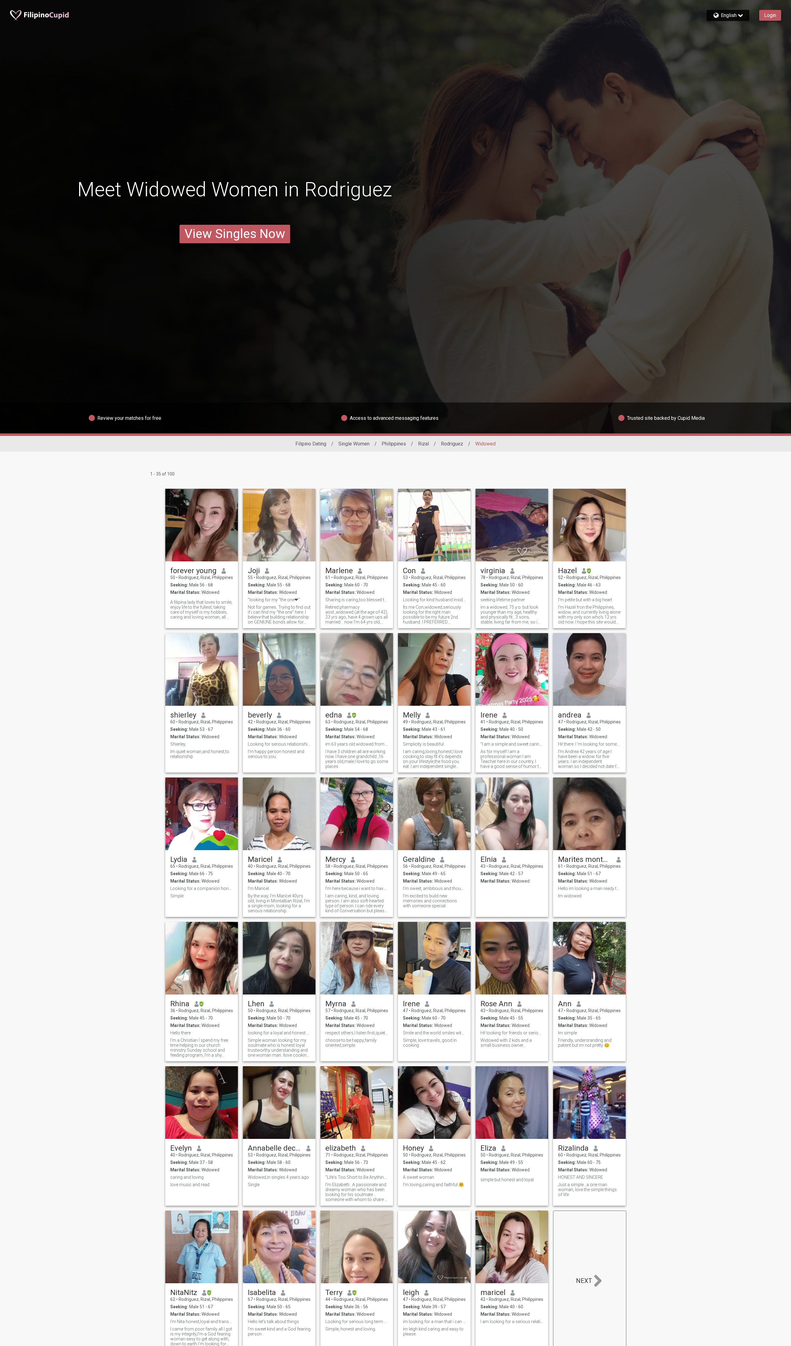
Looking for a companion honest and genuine (201, 888)
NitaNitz (183, 1292)
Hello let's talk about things (273, 1321)
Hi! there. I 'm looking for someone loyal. (589, 744)
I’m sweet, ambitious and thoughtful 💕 (434, 888)
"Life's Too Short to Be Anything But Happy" (356, 1177)
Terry (333, 1292)
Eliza (488, 1148)
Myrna (335, 1003)
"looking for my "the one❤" (274, 599)
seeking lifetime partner (502, 599)
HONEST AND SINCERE (580, 1177)
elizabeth (340, 1148)
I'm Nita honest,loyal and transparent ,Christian (201, 1321)
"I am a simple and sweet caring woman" (511, 744)
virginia (492, 570)
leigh (411, 1292)
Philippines (394, 444)
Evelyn (181, 1148)
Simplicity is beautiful (423, 744)
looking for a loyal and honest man (279, 1032)
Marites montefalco (584, 859)
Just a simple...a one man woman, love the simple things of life (587, 1189)
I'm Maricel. (259, 888)
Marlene (339, 570)
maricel (492, 1292)
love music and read (189, 1184)
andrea (570, 715)
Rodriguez (452, 444)
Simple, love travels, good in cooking (430, 1043)
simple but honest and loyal (507, 1179)
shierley (183, 715)
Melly (412, 715)
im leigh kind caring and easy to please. (433, 1331)
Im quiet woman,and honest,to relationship (199, 754)
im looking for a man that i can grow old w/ (434, 1321)
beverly (260, 715)
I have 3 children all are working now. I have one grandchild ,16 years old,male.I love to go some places (356, 759)
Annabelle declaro (274, 1148)
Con (409, 570)
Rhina (179, 1003)
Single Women (354, 444)
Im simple (567, 1032)
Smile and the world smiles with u (434, 1032)
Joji (254, 570)
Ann (565, 1003)
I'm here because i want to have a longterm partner (356, 888)
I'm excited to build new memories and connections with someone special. (430, 900)
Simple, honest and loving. (350, 1329)
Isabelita (262, 1292)
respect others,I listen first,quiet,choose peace (356, 1032)
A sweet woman (418, 1177)
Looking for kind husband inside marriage (434, 599)
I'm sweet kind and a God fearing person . (279, 1331)
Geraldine (419, 859)
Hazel (567, 570)
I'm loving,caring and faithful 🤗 (433, 1184)
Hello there (180, 1032)
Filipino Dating (310, 444)
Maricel (260, 859)
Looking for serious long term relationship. (356, 1321)
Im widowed (570, 895)
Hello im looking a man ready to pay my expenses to (589, 888)
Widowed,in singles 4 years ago (278, 1177)
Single (254, 1184)
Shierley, (178, 744)
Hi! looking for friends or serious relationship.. (511, 1032)
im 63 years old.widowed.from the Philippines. (356, 744)
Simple (177, 895)
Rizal (423, 444)
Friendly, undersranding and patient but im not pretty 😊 (584, 1043)
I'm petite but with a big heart (585, 599)
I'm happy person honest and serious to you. (276, 754)
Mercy (335, 859)
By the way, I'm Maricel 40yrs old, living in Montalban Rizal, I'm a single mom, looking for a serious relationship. (279, 903)
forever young (193, 570)
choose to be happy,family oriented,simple (351, 1043)
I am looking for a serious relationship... (511, 1321)
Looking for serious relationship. (279, 744)
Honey (413, 1148)
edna (333, 715)
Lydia (178, 859)
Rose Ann (496, 1003)
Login (770, 15)
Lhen (256, 1003)
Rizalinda (573, 1148)
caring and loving (187, 1177)
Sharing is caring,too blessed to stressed (356, 599)
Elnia (488, 859)
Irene (488, 715)
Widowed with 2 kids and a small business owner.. (506, 1043)
